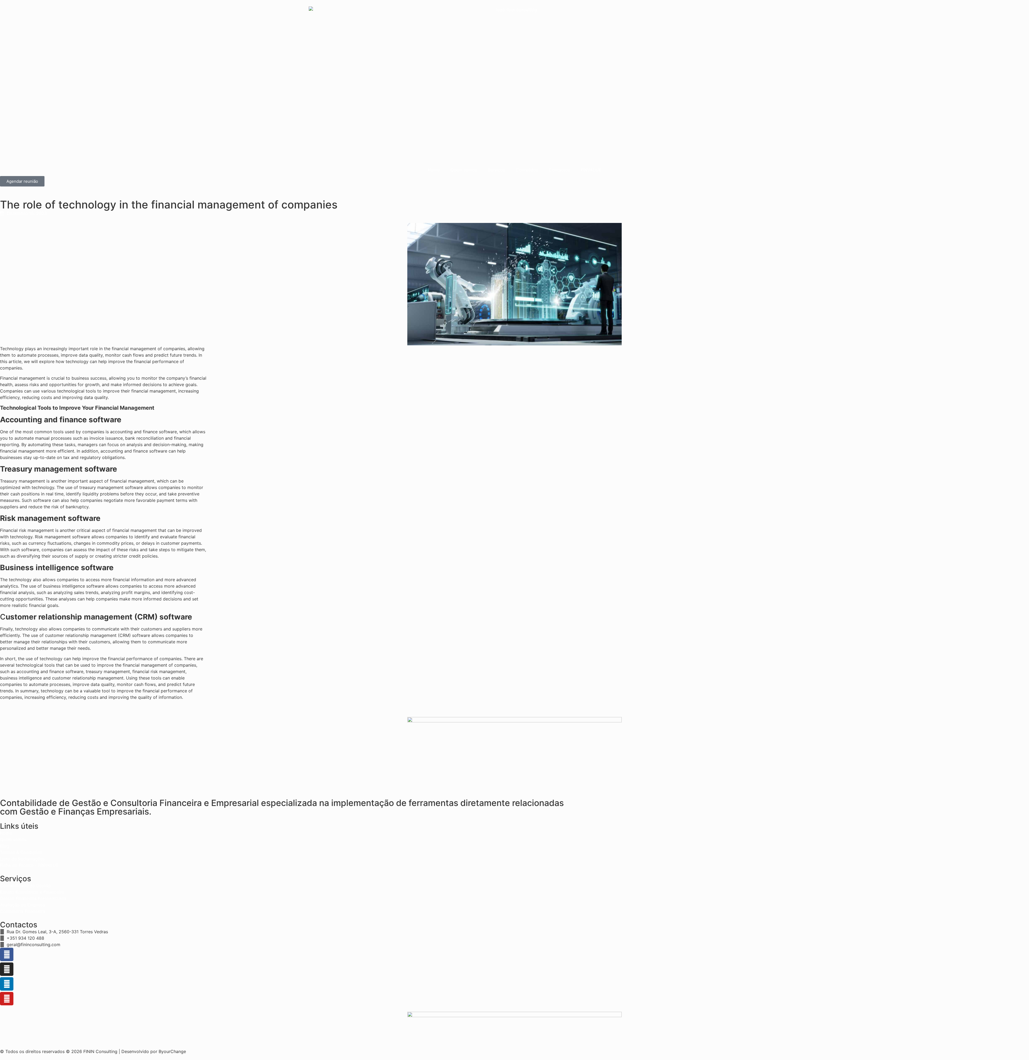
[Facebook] (6, 954)
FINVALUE (591, 170)
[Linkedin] (6, 984)
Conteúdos (527, 170)
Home (434, 170)
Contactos (559, 170)
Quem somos (463, 170)
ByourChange (172, 1051)
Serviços (496, 170)
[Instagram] (6, 969)
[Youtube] (6, 998)
